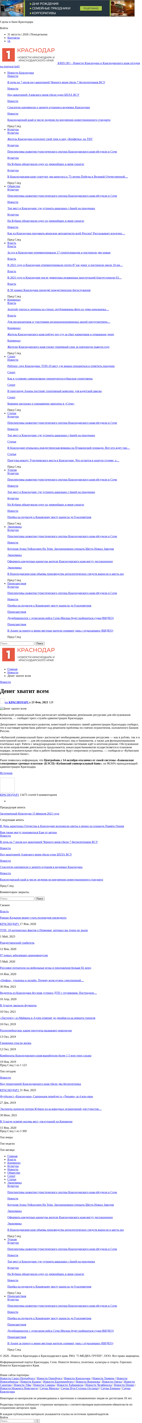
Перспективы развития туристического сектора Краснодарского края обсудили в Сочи (62, 151)
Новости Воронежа (88, 1381)
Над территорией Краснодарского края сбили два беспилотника (40, 1083)
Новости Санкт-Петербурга (17, 1378)
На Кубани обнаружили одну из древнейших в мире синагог (45, 164)
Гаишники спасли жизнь (15, 1043)
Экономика (14, 526)
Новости (12, 76)
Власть (11, 243)
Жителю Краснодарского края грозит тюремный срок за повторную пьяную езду (58, 346)
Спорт (11, 356)
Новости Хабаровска (70, 1385)
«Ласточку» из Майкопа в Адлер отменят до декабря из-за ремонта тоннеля (47, 1017)
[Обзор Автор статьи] (7, 791)
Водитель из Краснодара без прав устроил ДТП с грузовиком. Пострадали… (48, 992)
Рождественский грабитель (17, 942)
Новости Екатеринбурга (58, 1381)
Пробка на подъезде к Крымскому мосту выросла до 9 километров (49, 517)
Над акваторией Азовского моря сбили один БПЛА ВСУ (43, 94)
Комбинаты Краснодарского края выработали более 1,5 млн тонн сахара (45, 1055)
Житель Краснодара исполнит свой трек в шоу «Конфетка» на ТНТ (50, 139)
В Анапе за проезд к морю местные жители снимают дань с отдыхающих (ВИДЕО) (60, 630)
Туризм (12, 470)
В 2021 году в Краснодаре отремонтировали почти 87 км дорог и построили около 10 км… (65, 265)
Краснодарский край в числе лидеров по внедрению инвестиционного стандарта (58, 119)
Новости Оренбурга (49, 1378)
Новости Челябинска (98, 1385)
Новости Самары (44, 1385)
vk (8, 41)
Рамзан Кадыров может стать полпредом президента (33, 917)
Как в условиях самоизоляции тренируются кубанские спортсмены (50, 378)
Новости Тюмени (103, 1378)
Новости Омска (112, 1381)
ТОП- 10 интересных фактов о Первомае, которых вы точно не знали (44, 930)
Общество (13, 186)
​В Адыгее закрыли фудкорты (18, 1005)
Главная (12, 1156)
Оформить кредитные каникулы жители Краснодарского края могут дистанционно (60, 561)
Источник (6, 773)
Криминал (14, 299)
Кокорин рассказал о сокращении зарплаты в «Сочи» (41, 403)
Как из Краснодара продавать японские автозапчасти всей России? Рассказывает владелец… (66, 233)
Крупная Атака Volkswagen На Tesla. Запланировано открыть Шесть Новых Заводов (60, 548)
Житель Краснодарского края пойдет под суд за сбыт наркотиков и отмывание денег (60, 334)
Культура (13, 129)
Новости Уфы (22, 1385)
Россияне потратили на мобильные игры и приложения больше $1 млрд (45, 967)
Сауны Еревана (110, 1388)
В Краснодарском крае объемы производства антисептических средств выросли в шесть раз (65, 573)
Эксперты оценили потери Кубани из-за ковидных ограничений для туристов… (51, 1109)
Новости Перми (124, 1385)
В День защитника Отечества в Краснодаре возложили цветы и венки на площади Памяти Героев (62, 826)
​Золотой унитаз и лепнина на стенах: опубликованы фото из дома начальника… (58, 309)
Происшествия (16, 583)
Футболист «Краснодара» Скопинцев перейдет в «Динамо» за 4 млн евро (46, 1096)
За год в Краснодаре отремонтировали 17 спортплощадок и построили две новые (59, 252)
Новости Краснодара (20, 72)
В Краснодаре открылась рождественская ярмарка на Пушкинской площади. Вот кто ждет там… (68, 447)
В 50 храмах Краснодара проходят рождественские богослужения (48, 290)
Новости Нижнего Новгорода (19, 1388)
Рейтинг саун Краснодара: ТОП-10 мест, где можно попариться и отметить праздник (61, 366)
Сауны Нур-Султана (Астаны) (80, 1388)
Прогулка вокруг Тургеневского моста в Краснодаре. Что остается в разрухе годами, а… (63, 460)
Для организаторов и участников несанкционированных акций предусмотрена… (58, 321)
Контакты (13, 37)
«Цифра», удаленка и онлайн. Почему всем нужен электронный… (42, 980)
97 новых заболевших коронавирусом (24, 955)
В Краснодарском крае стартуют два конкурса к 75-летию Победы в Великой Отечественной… (67, 176)
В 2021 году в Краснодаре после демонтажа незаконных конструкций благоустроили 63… (64, 277)
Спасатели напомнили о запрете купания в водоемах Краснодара (48, 107)
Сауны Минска (49, 1388)
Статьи (11, 413)
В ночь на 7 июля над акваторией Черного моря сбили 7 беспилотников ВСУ (56, 82)
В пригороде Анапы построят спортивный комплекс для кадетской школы (54, 391)
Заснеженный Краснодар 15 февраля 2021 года (29, 813)
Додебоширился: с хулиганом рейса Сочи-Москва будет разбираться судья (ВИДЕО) (60, 618)
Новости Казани (30, 1381)
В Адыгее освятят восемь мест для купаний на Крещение (36, 1121)
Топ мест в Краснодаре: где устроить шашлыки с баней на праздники (51, 208)
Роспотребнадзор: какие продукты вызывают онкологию (36, 1030)
